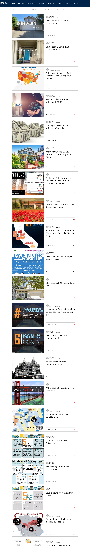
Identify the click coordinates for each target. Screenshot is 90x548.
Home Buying (48, 9)
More (64, 9)
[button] (41, 3)
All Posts (14, 9)
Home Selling (57, 9)
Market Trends (33, 9)
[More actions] (75, 17)
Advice (40, 9)
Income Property (23, 9)
